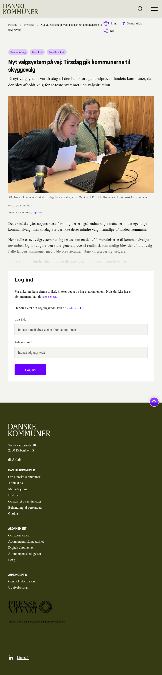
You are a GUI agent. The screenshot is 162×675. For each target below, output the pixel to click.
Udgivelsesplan (18, 587)
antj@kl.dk (37, 212)
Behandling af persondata (25, 507)
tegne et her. (49, 297)
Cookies (13, 513)
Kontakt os (15, 483)
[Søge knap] (140, 8)
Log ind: (20, 319)
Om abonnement (19, 535)
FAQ (11, 559)
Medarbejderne (18, 489)
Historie (13, 495)
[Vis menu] (154, 8)
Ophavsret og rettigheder (24, 501)
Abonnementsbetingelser (24, 553)
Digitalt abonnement (21, 547)
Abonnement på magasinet (26, 541)
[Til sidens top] (154, 402)
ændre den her (75, 308)
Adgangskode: (24, 342)
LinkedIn (23, 657)
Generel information (21, 581)
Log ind (30, 370)
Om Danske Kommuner (24, 476)
